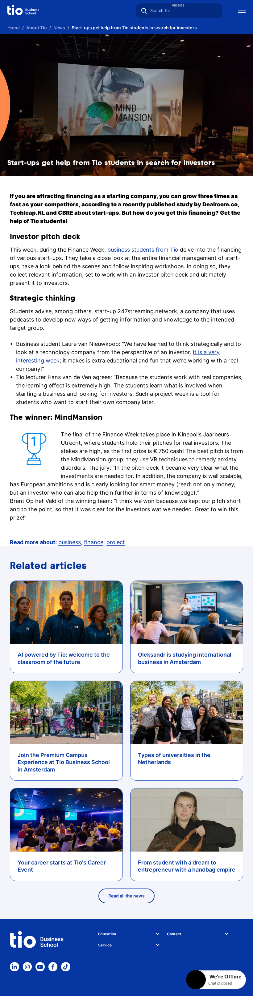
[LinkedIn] (14, 966)
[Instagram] (27, 966)
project (115, 542)
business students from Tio (142, 249)
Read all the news (126, 895)
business (69, 542)
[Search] (144, 11)
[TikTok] (65, 966)
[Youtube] (40, 966)
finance (93, 542)
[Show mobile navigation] (242, 11)
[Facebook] (53, 966)
